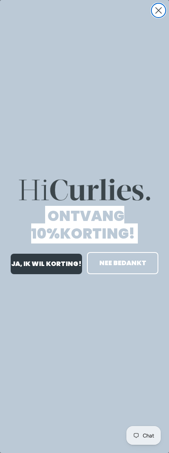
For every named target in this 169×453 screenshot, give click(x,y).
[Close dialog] (158, 10)
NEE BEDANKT (122, 263)
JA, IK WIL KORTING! (46, 263)
